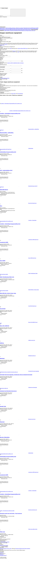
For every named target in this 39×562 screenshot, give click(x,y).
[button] (19, 21)
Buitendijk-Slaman (4, 189)
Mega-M (20, 30)
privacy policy (13, 93)
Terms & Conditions (3, 548)
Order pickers (22, 29)
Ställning (2, 343)
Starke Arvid (31, 30)
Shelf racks (14, 29)
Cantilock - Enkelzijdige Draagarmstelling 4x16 (10, 494)
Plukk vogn (2, 531)
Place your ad (2, 89)
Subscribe (2, 92)
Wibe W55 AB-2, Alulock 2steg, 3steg (8, 293)
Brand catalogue (27, 548)
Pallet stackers (2, 28)
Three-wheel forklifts (8, 28)
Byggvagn (2, 421)
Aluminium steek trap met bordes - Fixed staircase (11, 513)
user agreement (20, 93)
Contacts (6, 545)
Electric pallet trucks (24, 28)
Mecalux (17, 30)
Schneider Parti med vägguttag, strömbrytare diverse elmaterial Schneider (16, 374)
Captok (5, 30)
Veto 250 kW (2, 308)
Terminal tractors (27, 29)
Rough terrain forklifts (8, 29)
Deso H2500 (2, 260)
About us (1, 545)
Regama (27, 30)
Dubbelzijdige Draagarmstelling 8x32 (8, 151)
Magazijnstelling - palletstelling (6, 132)
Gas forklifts (14, 28)
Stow (34, 30)
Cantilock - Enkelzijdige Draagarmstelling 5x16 (10, 113)
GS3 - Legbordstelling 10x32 (6, 170)
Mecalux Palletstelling (5, 437)
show (1, 77)
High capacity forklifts (31, 28)
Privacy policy (9, 548)
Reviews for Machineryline (19, 548)
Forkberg (8, 30)
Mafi (15, 30)
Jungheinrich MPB (4, 242)
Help (4, 545)
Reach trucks (18, 28)
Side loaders (18, 29)
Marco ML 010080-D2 (4, 325)
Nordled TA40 (3, 406)
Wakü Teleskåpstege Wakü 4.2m (7, 277)
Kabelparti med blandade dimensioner (8, 391)
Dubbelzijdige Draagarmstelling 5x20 (8, 456)
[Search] (17, 12)
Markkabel (2, 358)
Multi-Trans (24, 30)
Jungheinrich (12, 30)
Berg (1, 205)
